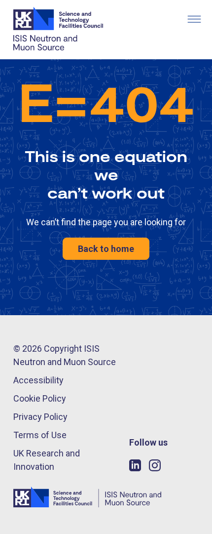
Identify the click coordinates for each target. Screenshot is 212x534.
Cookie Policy (39, 398)
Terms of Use (40, 435)
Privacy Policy (40, 416)
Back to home (106, 249)
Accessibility (38, 380)
